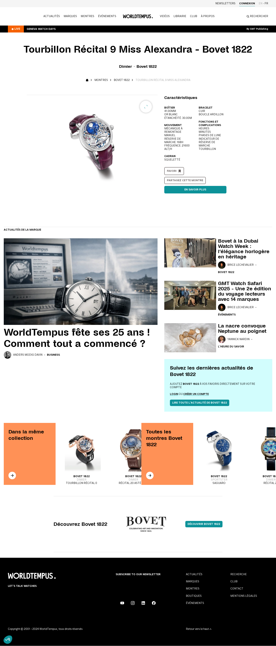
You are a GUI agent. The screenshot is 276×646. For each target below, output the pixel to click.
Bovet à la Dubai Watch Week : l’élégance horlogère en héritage (243, 249)
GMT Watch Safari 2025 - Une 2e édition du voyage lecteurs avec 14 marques (244, 291)
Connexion (247, 3)
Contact (236, 588)
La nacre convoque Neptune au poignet (242, 328)
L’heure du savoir (231, 346)
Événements (107, 16)
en (260, 3)
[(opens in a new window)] (122, 603)
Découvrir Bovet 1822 (204, 524)
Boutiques (194, 596)
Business (53, 355)
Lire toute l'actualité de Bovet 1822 (199, 402)
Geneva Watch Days (41, 29)
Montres (87, 16)
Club (193, 16)
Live (17, 29)
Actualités (51, 16)
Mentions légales (243, 596)
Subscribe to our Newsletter (138, 574)
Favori (171, 171)
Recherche (238, 574)
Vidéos (165, 16)
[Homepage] (138, 16)
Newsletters (225, 3)
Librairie (179, 16)
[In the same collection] (12, 475)
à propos (208, 16)
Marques (70, 16)
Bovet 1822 (122, 80)
